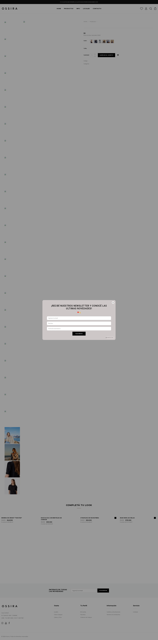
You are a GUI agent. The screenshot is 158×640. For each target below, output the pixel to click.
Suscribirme (79, 333)
